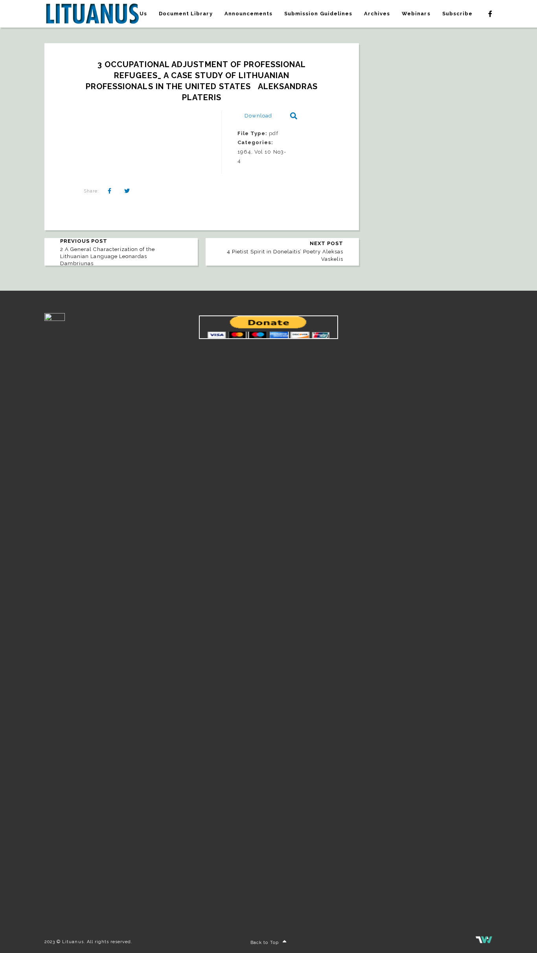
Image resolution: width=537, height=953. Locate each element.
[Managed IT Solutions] (484, 941)
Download (258, 116)
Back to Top (264, 942)
